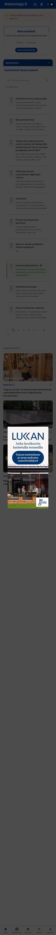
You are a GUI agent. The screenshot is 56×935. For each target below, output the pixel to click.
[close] (51, 4)
